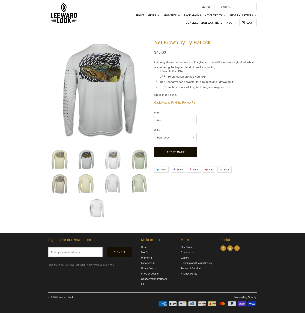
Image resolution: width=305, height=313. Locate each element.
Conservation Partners (204, 23)
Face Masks (192, 16)
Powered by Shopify (245, 297)
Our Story (186, 247)
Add (211, 169)
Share (180, 169)
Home (140, 16)
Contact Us (187, 252)
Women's (170, 16)
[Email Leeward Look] (237, 248)
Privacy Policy (189, 273)
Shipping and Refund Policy (196, 263)
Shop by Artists (241, 16)
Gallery (185, 257)
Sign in (206, 7)
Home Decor (214, 16)
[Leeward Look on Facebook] (223, 248)
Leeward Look (65, 297)
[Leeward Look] (63, 16)
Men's (152, 16)
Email (226, 169)
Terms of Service (191, 268)
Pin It (196, 169)
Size (156, 112)
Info (229, 23)
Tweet (163, 169)
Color (157, 130)
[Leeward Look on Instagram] (230, 248)
